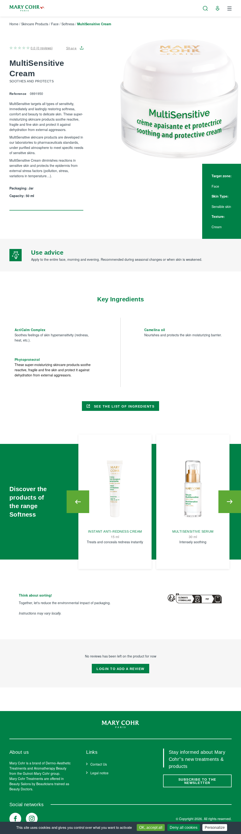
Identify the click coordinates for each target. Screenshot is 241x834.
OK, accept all (150, 828)
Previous (78, 501)
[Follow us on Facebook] (15, 819)
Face (55, 23)
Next (229, 501)
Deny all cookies (183, 828)
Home (13, 23)
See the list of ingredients (123, 406)
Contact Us (98, 764)
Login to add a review (120, 669)
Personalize (215, 828)
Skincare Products (34, 23)
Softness (67, 23)
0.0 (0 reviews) (42, 48)
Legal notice (99, 773)
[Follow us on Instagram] (32, 819)
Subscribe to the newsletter (197, 781)
